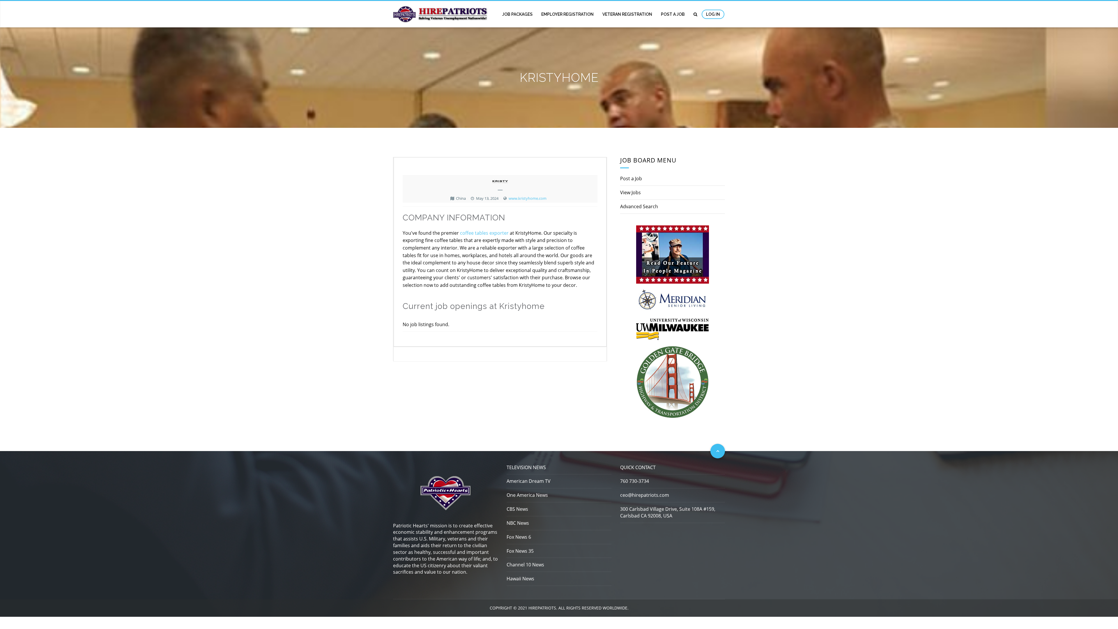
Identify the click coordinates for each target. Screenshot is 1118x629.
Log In (713, 14)
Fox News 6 (519, 537)
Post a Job (673, 14)
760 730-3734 (634, 481)
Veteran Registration (627, 14)
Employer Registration (567, 14)
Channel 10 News (525, 564)
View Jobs (630, 192)
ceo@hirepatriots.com (644, 495)
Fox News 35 (520, 551)
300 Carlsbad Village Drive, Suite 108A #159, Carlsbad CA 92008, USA (667, 512)
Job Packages (517, 14)
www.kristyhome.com (527, 198)
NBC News (518, 523)
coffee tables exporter (484, 233)
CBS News (517, 509)
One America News (527, 495)
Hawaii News (520, 578)
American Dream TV (529, 481)
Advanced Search (639, 206)
